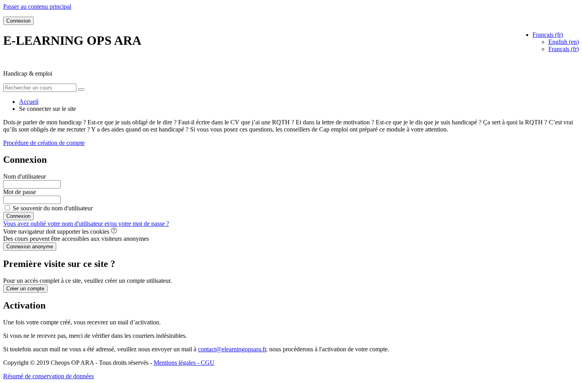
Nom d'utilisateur (24, 176)
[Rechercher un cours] (81, 89)
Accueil (28, 101)
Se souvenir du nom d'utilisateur (53, 208)
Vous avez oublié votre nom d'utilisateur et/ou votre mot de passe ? (86, 223)
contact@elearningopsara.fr (232, 349)
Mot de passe (19, 192)
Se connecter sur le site (47, 108)
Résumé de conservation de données (48, 376)
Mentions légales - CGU (184, 362)
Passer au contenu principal (37, 6)
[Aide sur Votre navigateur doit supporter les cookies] (114, 231)
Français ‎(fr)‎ (563, 49)
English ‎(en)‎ (563, 41)
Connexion (18, 21)
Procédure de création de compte (44, 142)
